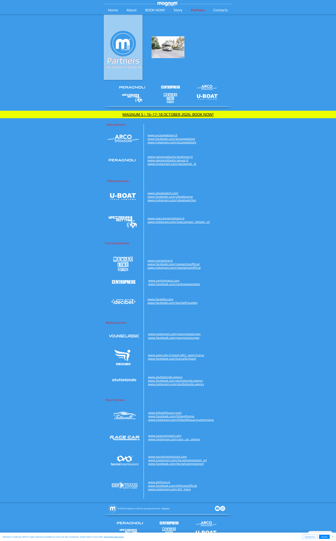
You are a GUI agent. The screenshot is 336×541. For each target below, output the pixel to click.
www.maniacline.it (160, 260)
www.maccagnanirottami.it (166, 218)
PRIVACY (165, 508)
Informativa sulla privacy (114, 536)
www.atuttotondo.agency (165, 377)
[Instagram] (222, 508)
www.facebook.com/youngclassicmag (173, 337)
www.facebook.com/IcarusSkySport (172, 358)
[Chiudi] (332, 537)
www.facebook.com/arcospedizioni (171, 138)
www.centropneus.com (163, 280)
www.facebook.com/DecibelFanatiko (173, 302)
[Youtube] (217, 508)
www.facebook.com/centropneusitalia (174, 284)
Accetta (324, 536)
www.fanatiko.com (160, 299)
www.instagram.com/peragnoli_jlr (172, 164)
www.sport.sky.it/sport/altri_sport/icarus (176, 355)
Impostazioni (310, 536)
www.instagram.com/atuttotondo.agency (176, 384)
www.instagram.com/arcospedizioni (172, 142)
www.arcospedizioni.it (162, 135)
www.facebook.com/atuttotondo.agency (175, 380)
